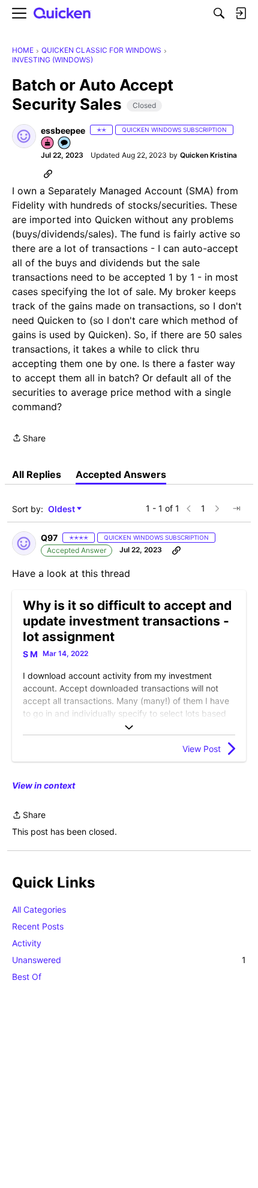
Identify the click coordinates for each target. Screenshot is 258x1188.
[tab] (36, 474)
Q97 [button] (49, 538)
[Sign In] (240, 13)
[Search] (219, 13)
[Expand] (129, 727)
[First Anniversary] (48, 143)
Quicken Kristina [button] (208, 155)
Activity (26, 943)
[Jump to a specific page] (236, 508)
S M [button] (30, 654)
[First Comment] (65, 143)
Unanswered (129, 960)
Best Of (26, 977)
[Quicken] (62, 13)
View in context (43, 785)
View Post (201, 749)
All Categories (39, 909)
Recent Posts (38, 926)
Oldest (62, 509)
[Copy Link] (48, 173)
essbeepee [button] (63, 130)
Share (29, 439)
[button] (24, 136)
